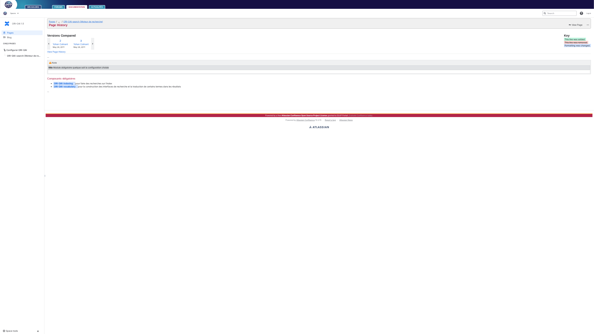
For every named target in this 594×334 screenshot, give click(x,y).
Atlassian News (346, 120)
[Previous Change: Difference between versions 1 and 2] (48, 44)
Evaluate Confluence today (360, 115)
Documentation (77, 7)
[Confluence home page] (5, 13)
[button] (581, 13)
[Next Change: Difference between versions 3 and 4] (92, 44)
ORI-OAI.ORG (33, 7)
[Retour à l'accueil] (12, 4)
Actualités (97, 7)
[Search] (545, 13)
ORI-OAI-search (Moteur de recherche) (83, 21)
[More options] (588, 25)
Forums (58, 7)
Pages (52, 21)
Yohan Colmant (60, 44)
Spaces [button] (13, 13)
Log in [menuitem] (588, 13)
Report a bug (330, 120)
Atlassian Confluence (305, 120)
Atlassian (319, 127)
